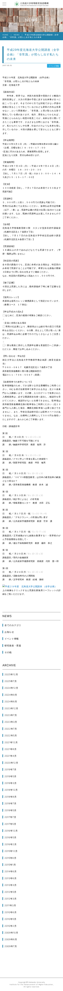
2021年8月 (11, 749)
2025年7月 (11, 681)
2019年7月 (10, 769)
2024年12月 (11, 687)
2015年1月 (10, 864)
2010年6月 (11, 912)
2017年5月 (10, 824)
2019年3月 (11, 783)
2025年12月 (11, 674)
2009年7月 (11, 946)
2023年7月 (11, 715)
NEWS (17, 35)
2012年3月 (11, 898)
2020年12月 (11, 762)
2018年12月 (11, 789)
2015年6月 (10, 858)
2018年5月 (10, 810)
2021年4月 (11, 755)
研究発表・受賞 (13, 645)
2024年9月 (11, 694)
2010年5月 (10, 919)
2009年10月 (11, 932)
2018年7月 (10, 803)
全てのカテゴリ (13, 625)
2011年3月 (10, 905)
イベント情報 (54, 66)
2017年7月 (10, 817)
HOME (5, 35)
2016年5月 (10, 837)
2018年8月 (11, 796)
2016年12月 (11, 830)
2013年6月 (11, 878)
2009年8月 (11, 939)
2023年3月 (11, 721)
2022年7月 (11, 728)
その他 (8, 652)
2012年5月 (10, 892)
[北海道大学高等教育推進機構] (31, 4)
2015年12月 (11, 851)
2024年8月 (11, 701)
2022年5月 (11, 735)
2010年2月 (11, 925)
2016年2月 (11, 844)
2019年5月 (10, 776)
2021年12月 (11, 742)
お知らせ (9, 632)
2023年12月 (11, 708)
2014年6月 (11, 871)
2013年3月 (11, 885)
